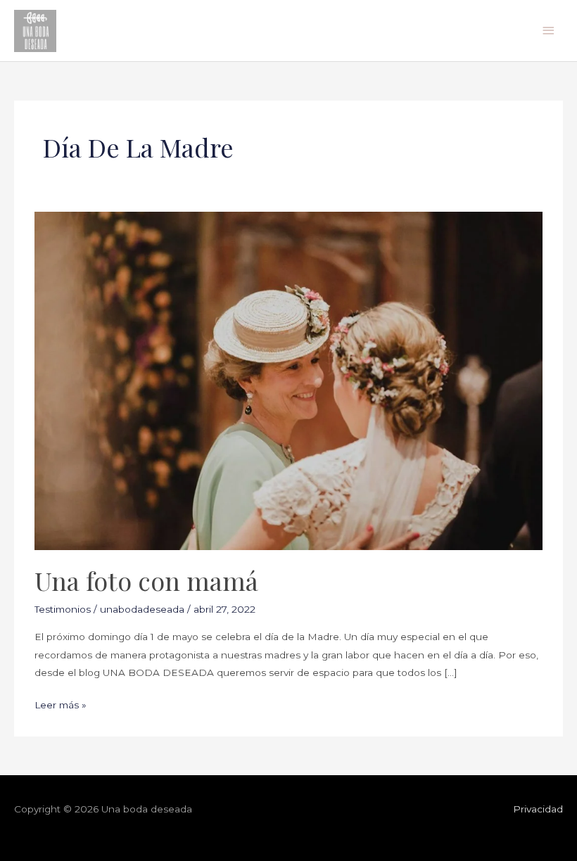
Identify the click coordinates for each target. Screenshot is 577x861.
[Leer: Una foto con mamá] (288, 379)
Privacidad (538, 809)
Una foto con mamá (146, 580)
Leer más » (60, 703)
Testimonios (62, 609)
